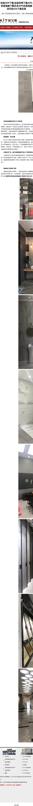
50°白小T (25, 762)
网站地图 (16, 805)
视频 (6, 773)
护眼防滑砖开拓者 (24, 22)
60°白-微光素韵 (27, 756)
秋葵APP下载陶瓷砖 (5, 776)
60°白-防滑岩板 (27, 767)
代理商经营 (14, 52)
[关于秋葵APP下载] (9, 754)
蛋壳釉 (24, 764)
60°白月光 (25, 759)
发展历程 (7, 764)
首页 (4, 52)
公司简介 (7, 756)
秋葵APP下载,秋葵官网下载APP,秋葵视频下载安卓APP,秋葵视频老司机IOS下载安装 (17, 6)
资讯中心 (8, 52)
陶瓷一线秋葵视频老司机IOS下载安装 (11, 13)
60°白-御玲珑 (26, 773)
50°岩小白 (25, 770)
